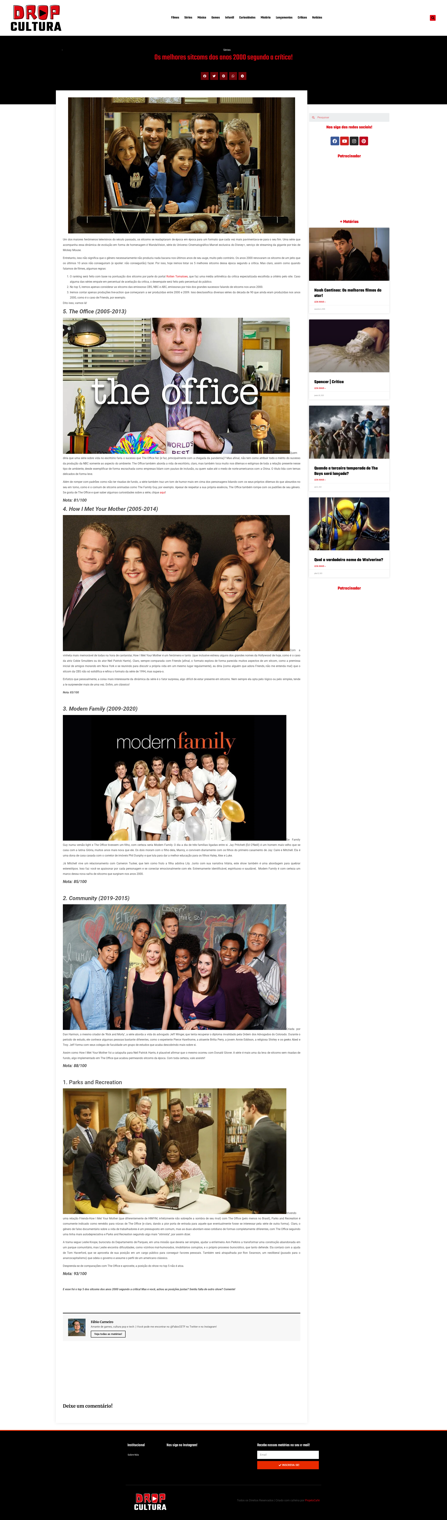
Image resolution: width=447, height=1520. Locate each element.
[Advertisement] (167, 1375)
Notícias (317, 17)
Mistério (266, 17)
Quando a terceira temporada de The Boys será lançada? (346, 471)
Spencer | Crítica (329, 382)
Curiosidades (247, 17)
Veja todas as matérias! (108, 1334)
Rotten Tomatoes (177, 276)
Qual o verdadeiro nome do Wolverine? (348, 560)
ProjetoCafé (312, 1500)
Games (215, 17)
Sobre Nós (133, 1454)
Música (201, 17)
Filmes (175, 17)
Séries (188, 17)
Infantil (229, 17)
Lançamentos (284, 17)
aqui (162, 492)
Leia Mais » (320, 302)
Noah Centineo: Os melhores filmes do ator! (348, 293)
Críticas (302, 17)
